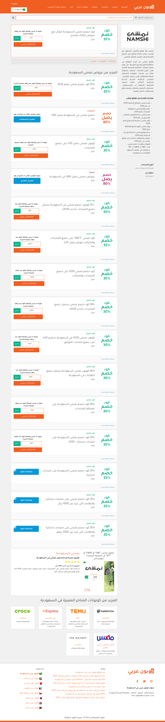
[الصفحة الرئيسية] (144, 7)
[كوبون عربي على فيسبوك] (137, 681)
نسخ (17, 38)
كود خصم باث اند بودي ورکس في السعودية (86, 687)
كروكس (23, 618)
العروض (102, 61)
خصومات (104, 7)
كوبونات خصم (82, 7)
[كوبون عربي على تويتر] (144, 681)
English (14, 4)
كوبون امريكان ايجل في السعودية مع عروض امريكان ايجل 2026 (78, 691)
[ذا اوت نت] (77, 638)
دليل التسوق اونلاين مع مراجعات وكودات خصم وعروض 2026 (79, 676)
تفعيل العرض (27, 181)
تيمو (78, 618)
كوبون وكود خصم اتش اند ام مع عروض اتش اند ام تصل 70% (79, 683)
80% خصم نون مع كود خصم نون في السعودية (85, 694)
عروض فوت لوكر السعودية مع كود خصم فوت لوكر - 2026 (80, 698)
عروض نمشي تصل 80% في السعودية (72, 176)
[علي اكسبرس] (50, 611)
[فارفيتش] (105, 611)
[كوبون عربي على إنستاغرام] (151, 681)
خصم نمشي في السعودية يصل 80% (73, 115)
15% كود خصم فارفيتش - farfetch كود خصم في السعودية (80, 680)
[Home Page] (141, 672)
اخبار (71, 7)
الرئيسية (124, 7)
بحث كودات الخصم (145, 18)
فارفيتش (105, 618)
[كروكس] (22, 611)
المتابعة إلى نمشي (28, 44)
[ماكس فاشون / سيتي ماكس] (105, 638)
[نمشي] (138, 36)
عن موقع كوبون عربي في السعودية (90, 672)
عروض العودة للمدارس (56, 7)
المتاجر (114, 7)
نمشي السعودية (68, 553)
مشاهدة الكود (26, 472)
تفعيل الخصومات (27, 119)
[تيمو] (77, 611)
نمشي (94, 61)
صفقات (94, 7)
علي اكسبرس (50, 618)
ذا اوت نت (78, 645)
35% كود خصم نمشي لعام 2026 (76, 84)
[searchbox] (74, 17)
